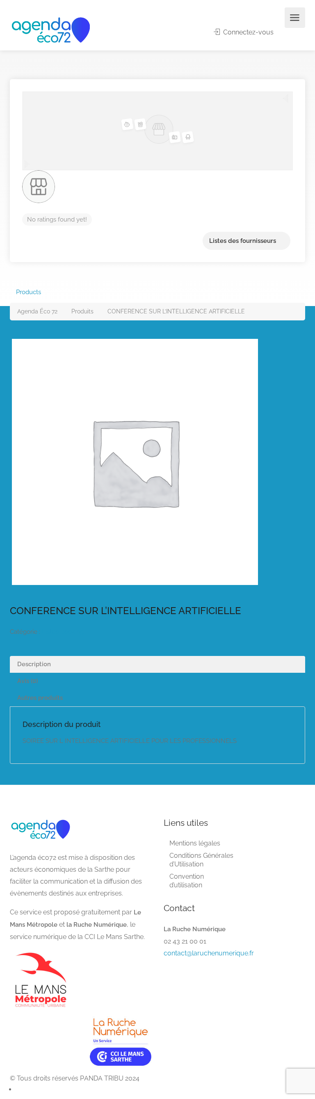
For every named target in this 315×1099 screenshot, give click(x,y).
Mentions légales (194, 843)
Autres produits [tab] (40, 697)
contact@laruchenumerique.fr (209, 953)
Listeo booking (63, 631)
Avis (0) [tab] (27, 681)
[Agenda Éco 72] (51, 29)
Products (28, 292)
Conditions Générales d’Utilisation (201, 860)
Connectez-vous (247, 32)
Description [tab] (34, 664)
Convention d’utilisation (186, 881)
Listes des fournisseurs (242, 240)
